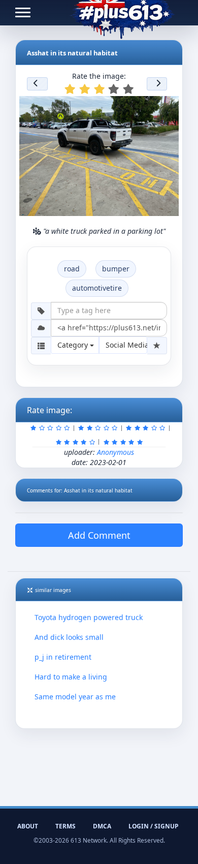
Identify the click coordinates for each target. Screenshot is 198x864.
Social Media (126, 345)
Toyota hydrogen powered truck (89, 617)
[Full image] (166, 106)
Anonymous (115, 452)
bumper (115, 268)
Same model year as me (75, 696)
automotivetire (97, 288)
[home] (122, 12)
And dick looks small (69, 637)
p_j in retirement (63, 657)
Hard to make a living (71, 677)
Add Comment (99, 535)
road (72, 268)
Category (73, 345)
